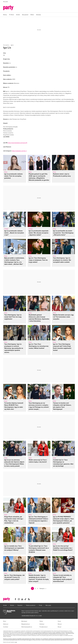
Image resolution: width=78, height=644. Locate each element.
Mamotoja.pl (24, 621)
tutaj (16, 642)
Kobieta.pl (42, 624)
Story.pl (59, 627)
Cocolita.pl (5, 627)
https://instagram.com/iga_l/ (19, 151)
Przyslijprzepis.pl (43, 627)
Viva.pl (59, 621)
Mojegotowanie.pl (25, 624)
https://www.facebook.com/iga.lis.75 (17, 143)
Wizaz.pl (60, 624)
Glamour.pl (5, 624)
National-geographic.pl (26, 627)
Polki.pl (41, 621)
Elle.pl (4, 621)
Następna (42, 588)
